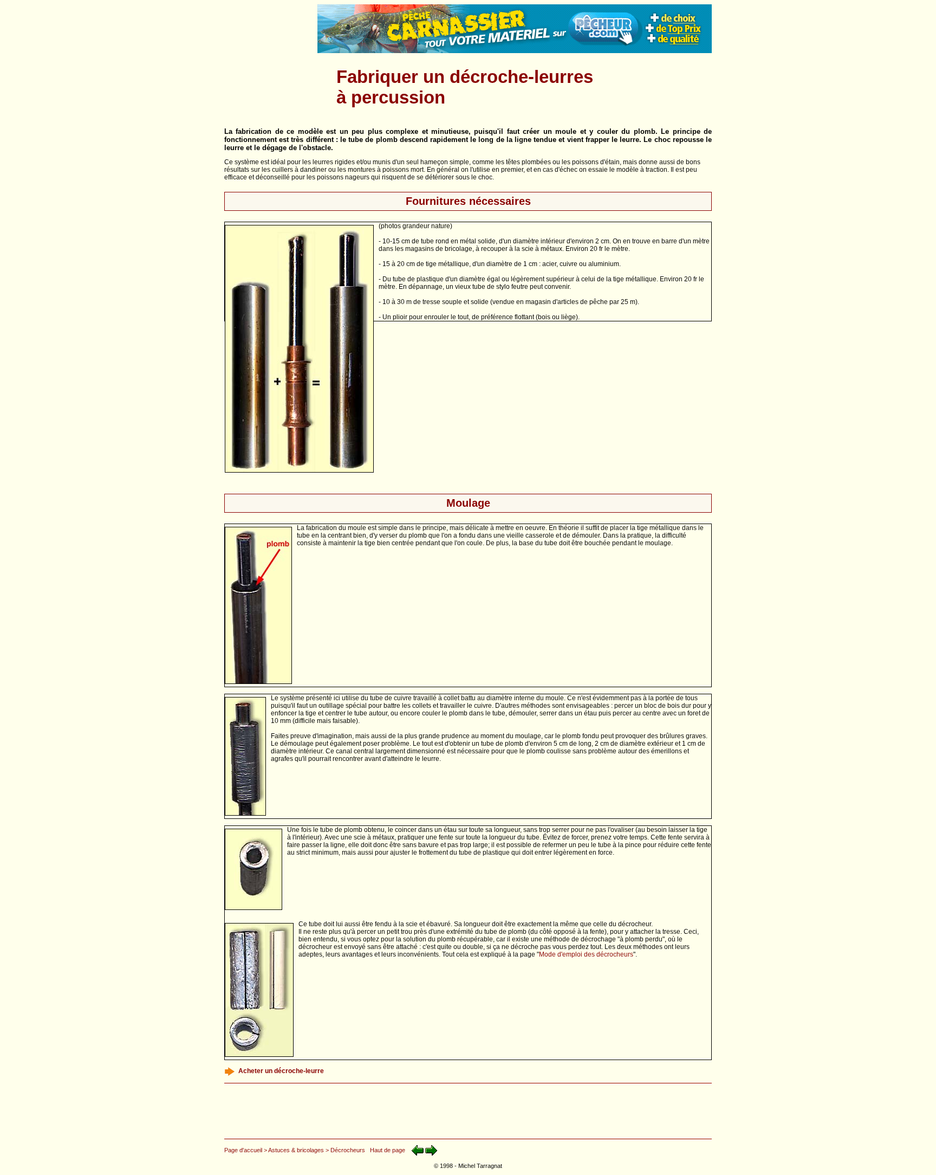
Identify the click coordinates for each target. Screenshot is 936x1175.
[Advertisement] (269, 87)
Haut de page (387, 1150)
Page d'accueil (243, 1150)
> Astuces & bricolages (294, 1150)
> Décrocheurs (345, 1150)
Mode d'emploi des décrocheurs (586, 954)
